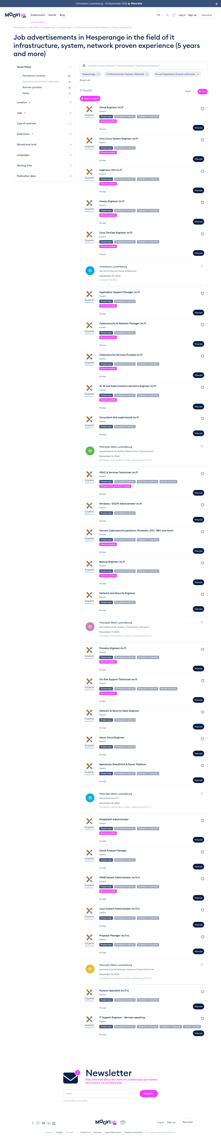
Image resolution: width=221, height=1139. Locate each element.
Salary (46, 93)
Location (22, 102)
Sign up (192, 15)
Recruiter (207, 15)
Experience (23, 133)
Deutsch (70, 1132)
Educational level (27, 144)
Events (52, 15)
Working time (25, 165)
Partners (97, 1132)
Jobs (20, 112)
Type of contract (27, 123)
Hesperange (89, 74)
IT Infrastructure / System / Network (125, 74)
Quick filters (24, 66)
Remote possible (46, 87)
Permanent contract (46, 75)
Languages (23, 154)
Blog (62, 15)
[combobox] (190, 91)
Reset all (85, 80)
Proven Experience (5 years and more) (175, 74)
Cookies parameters (133, 1132)
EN (158, 14)
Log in (182, 15)
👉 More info (135, 3)
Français (49, 1132)
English (59, 1132)
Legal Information (113, 1132)
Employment (38, 15)
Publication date (26, 176)
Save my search (91, 98)
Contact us (85, 1132)
